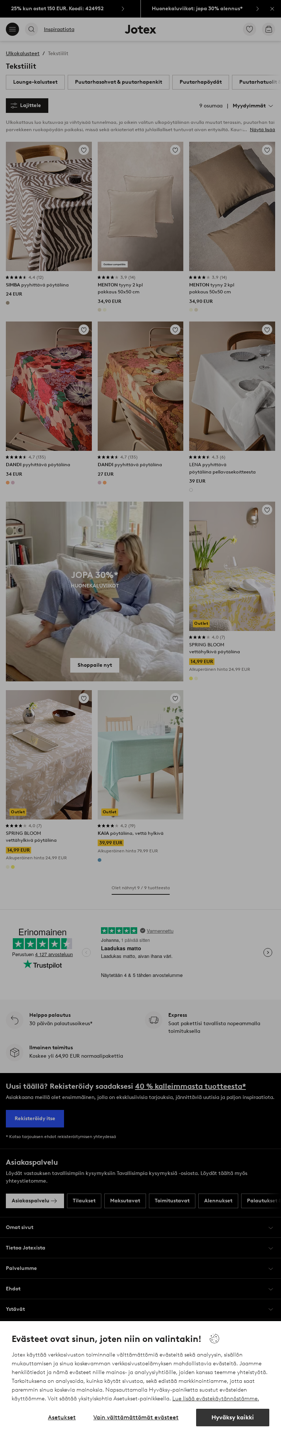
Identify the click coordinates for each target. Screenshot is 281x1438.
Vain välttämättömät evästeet (136, 1417)
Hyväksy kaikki (232, 1417)
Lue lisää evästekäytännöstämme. (215, 1398)
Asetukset (62, 1417)
